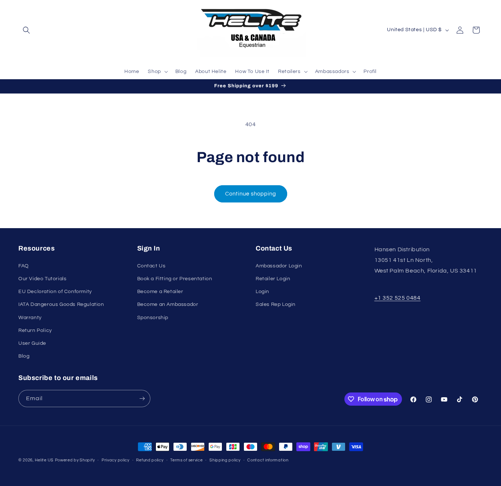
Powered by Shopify (75, 460)
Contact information (267, 460)
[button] (26, 30)
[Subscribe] (142, 398)
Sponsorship (153, 317)
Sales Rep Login (276, 304)
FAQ (23, 265)
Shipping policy (225, 460)
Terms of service (186, 460)
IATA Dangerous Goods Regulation (61, 304)
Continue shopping (250, 194)
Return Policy (35, 330)
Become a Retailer (160, 291)
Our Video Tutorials (42, 278)
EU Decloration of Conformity (55, 291)
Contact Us (151, 265)
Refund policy (149, 460)
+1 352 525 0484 (397, 298)
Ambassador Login (279, 265)
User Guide (32, 343)
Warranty (30, 317)
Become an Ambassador (167, 304)
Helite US (44, 460)
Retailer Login (273, 278)
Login (262, 291)
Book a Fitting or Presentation (174, 278)
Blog (23, 356)
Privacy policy (115, 460)
